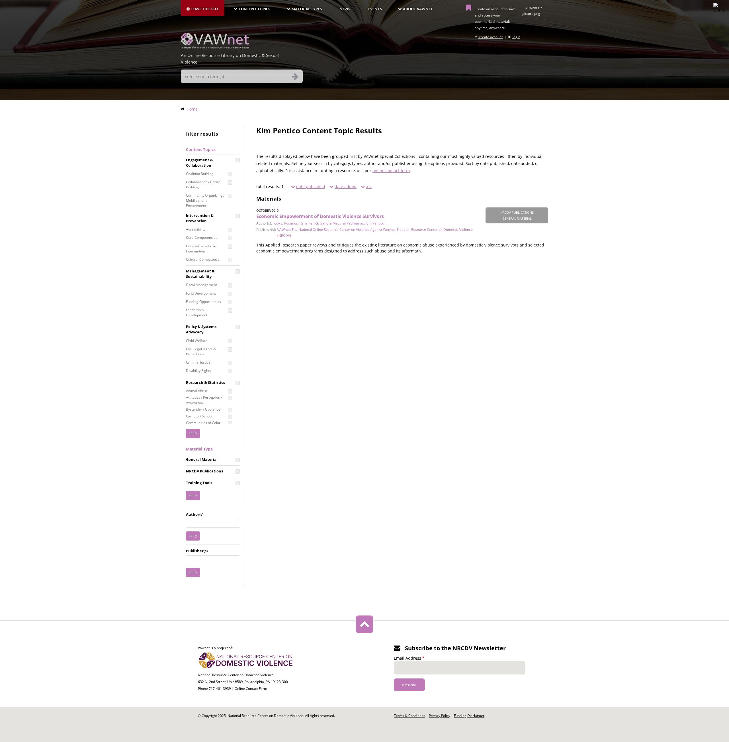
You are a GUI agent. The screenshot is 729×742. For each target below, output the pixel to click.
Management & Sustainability (200, 273)
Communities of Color (203, 422)
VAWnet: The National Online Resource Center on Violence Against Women (336, 229)
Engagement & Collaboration (199, 162)
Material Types (307, 8)
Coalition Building (200, 173)
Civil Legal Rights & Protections (201, 351)
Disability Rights (198, 370)
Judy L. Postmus (285, 223)
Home (192, 109)
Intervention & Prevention (200, 218)
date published (310, 186)
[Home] (215, 47)
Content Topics (254, 8)
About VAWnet (418, 8)
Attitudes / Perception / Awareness (204, 400)
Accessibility (195, 229)
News (344, 8)
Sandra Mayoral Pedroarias (342, 223)
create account (490, 36)
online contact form (391, 170)
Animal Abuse (197, 390)
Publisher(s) (197, 550)
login (516, 36)
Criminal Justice (198, 362)
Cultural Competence (203, 259)
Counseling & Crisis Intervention (201, 249)
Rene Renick (309, 223)
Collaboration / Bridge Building (203, 184)
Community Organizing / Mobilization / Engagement (205, 200)
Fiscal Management (201, 284)
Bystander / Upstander (204, 409)
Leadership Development (196, 312)
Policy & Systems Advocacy (201, 329)
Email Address (407, 658)
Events (375, 8)
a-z (369, 186)
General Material (202, 459)
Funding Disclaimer (469, 715)
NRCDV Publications (204, 471)
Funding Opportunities (203, 301)
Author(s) (194, 514)
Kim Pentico (375, 223)
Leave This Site (204, 8)
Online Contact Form (251, 688)
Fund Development (201, 293)
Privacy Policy (439, 715)
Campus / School (199, 416)
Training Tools (199, 482)
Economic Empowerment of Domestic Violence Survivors (320, 216)
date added (346, 186)
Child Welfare (196, 340)
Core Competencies (201, 237)
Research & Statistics (205, 382)
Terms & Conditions (409, 715)
